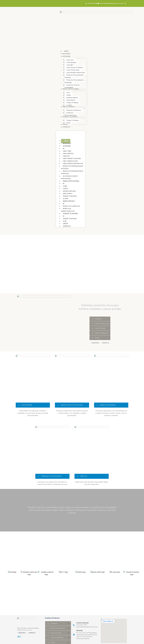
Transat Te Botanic (70, 196)
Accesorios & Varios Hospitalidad (69, 177)
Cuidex (65, 188)
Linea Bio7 (66, 156)
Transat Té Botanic (70, 213)
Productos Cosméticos (71, 206)
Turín (65, 186)
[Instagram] (20, 637)
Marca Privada (69, 201)
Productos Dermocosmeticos (68, 210)
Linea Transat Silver (70, 161)
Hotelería (67, 146)
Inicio (66, 141)
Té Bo (65, 221)
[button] (2, 264)
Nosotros (67, 143)
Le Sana (65, 198)
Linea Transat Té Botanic (72, 158)
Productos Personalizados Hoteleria (72, 167)
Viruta (65, 223)
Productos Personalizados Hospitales (72, 172)
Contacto (67, 226)
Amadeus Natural (69, 191)
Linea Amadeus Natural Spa (73, 163)
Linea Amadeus (68, 153)
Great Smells (67, 193)
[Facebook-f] (18, 637)
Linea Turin (67, 151)
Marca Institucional (71, 181)
